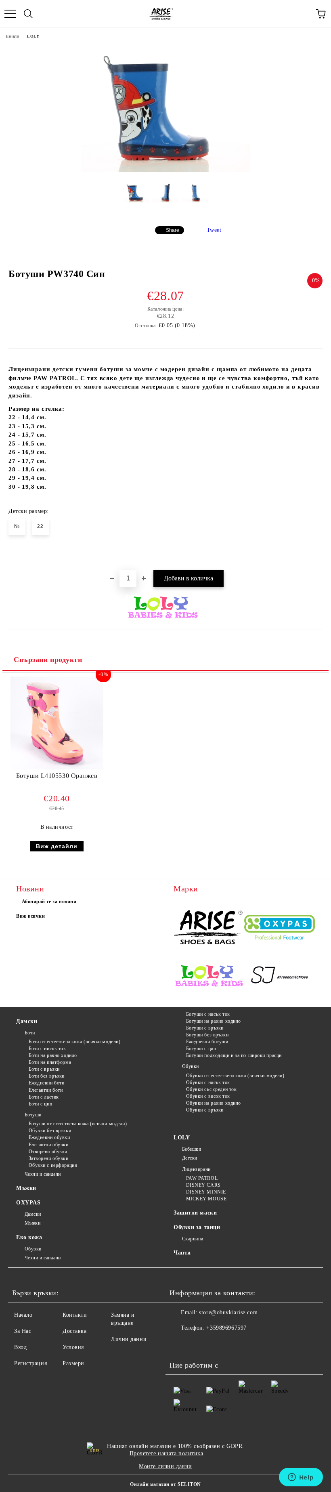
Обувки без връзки (50, 1130)
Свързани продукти (48, 660)
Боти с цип (40, 1104)
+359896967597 (226, 1328)
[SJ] (279, 976)
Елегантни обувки (49, 1144)
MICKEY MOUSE (206, 1199)
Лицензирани (196, 1169)
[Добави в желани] (317, 557)
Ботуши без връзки (207, 1035)
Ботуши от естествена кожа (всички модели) (78, 1123)
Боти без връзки (47, 1076)
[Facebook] (180, 1344)
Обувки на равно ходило (213, 1103)
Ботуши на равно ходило (213, 1021)
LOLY (33, 36)
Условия (73, 1347)
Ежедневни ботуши (207, 1041)
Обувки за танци (197, 1227)
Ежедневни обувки (49, 1137)
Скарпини (192, 1239)
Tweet (214, 230)
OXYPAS (28, 1203)
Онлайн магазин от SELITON (165, 1484)
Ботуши (33, 1115)
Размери (73, 1363)
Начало (12, 36)
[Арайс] (209, 928)
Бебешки (191, 1149)
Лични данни (129, 1339)
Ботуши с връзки (205, 1028)
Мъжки (26, 1188)
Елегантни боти (46, 1090)
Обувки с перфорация (53, 1165)
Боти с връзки (44, 1069)
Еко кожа (29, 1237)
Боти (30, 1033)
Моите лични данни (165, 1466)
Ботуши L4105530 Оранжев (57, 775)
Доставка (74, 1331)
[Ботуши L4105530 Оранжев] (56, 768)
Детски (189, 1158)
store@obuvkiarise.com (228, 1312)
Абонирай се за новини (49, 901)
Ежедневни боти (46, 1083)
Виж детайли (57, 846)
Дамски (26, 1021)
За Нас (22, 1331)
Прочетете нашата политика (166, 1453)
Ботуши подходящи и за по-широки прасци (234, 1055)
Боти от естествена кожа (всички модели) (74, 1041)
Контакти (75, 1315)
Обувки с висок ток (208, 1096)
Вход (20, 1347)
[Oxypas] (279, 928)
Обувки (190, 1066)
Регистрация (30, 1363)
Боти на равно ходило (53, 1055)
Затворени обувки (49, 1158)
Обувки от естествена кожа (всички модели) (235, 1075)
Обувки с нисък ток (208, 1082)
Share (172, 230)
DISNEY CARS (203, 1185)
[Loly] (209, 977)
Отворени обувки (48, 1151)
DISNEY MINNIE (206, 1192)
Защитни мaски (195, 1213)
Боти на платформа (50, 1062)
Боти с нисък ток (47, 1048)
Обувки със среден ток (211, 1089)
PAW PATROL (202, 1178)
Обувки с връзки (205, 1110)
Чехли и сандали (43, 1174)
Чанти (182, 1253)
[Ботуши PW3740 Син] (165, 170)
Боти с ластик (44, 1097)
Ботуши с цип (201, 1048)
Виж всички (30, 916)
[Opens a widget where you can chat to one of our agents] (301, 1478)
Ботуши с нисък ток (208, 1014)
